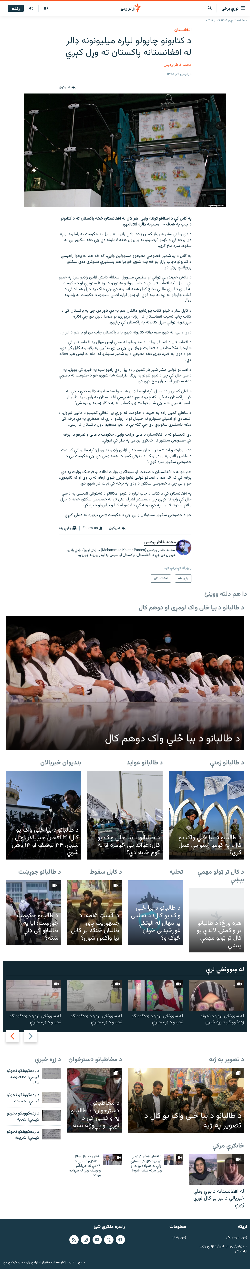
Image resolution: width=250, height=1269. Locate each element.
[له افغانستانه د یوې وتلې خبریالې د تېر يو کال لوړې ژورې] (216, 1169)
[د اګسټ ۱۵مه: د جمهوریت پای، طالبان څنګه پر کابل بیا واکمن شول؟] (94, 912)
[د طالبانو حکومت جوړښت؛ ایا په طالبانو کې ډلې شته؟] (33, 912)
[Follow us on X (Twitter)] (108, 1239)
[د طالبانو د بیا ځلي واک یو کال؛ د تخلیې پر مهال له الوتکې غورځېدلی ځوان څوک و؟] (155, 912)
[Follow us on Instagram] (85, 1239)
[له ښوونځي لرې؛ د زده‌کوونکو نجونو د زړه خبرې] (155, 995)
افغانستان (182, 30)
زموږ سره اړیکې (236, 1237)
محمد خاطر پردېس (177, 65)
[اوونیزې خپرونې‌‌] (31, 8)
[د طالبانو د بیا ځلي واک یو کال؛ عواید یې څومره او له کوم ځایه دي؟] (125, 815)
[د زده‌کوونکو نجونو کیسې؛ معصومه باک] (51, 1073)
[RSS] (74, 1239)
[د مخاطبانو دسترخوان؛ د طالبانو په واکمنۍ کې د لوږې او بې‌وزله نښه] (94, 1100)
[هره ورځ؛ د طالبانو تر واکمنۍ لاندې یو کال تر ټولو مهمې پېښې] (216, 920)
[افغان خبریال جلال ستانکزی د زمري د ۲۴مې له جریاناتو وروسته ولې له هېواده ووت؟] (112, 1159)
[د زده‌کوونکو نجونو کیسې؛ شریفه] (51, 1134)
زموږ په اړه (179, 1237)
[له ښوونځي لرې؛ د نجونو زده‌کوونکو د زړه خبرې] (216, 995)
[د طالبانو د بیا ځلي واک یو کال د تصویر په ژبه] (186, 1100)
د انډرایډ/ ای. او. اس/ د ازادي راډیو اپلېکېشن (223, 1249)
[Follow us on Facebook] (120, 1239)
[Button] (67, 87)
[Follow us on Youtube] (97, 1239)
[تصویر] (45, 8)
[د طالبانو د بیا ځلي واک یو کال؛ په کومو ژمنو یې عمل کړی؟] (206, 815)
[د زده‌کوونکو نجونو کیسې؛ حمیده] (51, 1097)
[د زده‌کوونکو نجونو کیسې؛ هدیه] (51, 1115)
